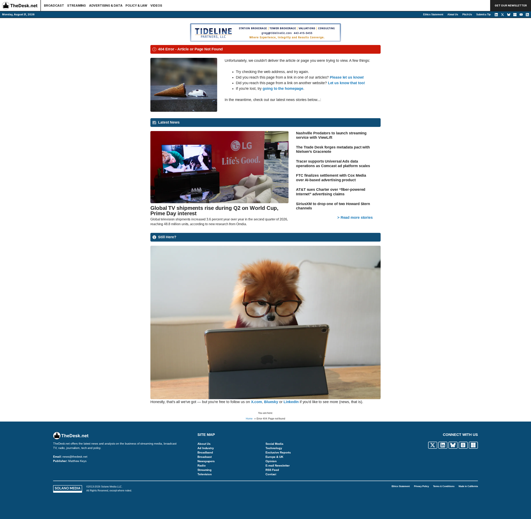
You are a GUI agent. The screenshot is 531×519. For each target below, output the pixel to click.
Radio (201, 465)
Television (204, 474)
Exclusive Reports (278, 452)
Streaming (204, 470)
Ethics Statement (433, 14)
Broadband (205, 452)
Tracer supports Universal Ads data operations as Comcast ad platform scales (333, 163)
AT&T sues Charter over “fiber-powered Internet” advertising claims (330, 191)
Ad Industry (205, 448)
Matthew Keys (77, 461)
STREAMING (76, 5)
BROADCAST (54, 5)
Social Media (274, 443)
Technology (274, 448)
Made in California (468, 486)
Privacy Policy (421, 486)
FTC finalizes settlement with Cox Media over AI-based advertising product (331, 177)
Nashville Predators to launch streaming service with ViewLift (331, 135)
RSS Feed (272, 470)
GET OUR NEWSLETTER (511, 5)
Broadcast (204, 456)
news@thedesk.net (74, 456)
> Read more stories (355, 217)
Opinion (271, 461)
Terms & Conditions (443, 486)
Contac (270, 474)
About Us (452, 14)
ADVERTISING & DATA (105, 5)
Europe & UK (274, 456)
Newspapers (206, 461)
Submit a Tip (483, 14)
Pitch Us (467, 14)
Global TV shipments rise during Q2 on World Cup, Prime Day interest (214, 210)
